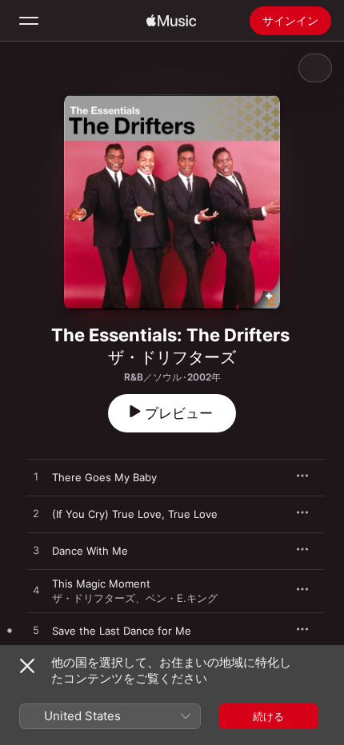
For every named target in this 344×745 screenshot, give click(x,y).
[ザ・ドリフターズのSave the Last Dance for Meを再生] (36, 630)
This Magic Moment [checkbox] (101, 583)
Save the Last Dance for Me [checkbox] (121, 630)
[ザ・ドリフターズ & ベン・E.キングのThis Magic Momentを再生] (36, 591)
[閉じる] (27, 666)
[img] (171, 21)
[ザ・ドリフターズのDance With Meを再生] (36, 551)
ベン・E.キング (182, 598)
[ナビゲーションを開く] (28, 20)
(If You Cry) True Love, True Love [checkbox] (135, 514)
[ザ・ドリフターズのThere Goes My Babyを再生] (36, 477)
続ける (268, 716)
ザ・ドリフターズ (172, 357)
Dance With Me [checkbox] (90, 550)
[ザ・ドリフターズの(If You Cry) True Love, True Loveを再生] (36, 514)
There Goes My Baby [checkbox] (104, 477)
